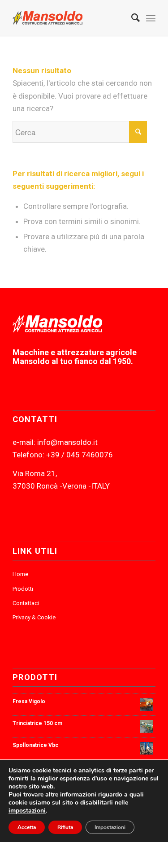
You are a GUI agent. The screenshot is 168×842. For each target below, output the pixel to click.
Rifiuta (65, 827)
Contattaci (26, 603)
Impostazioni (110, 827)
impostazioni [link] (27, 810)
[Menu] (150, 18)
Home (20, 574)
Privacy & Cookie (34, 617)
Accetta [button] (26, 827)
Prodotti (23, 588)
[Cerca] (131, 18)
